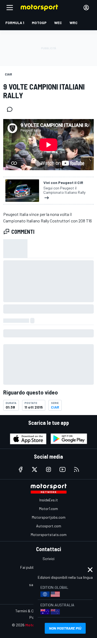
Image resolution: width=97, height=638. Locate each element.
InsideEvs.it (48, 500)
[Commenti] (11, 109)
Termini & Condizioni (31, 611)
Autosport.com (48, 526)
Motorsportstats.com (49, 534)
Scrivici (48, 558)
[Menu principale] (9, 7)
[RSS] (76, 469)
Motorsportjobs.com (48, 517)
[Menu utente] (86, 7)
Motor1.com (48, 508)
